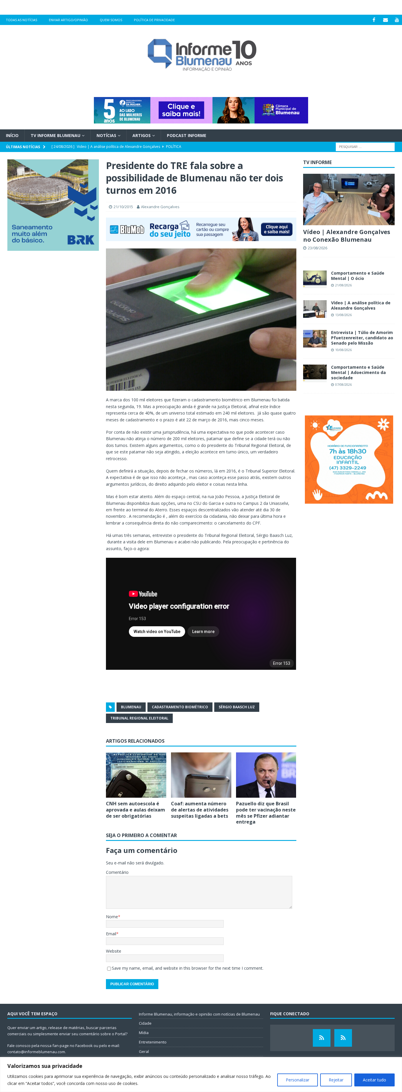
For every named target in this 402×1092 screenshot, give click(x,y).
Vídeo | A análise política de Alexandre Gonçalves (361, 305)
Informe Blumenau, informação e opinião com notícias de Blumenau (199, 1014)
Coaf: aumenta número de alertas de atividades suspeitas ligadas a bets (199, 809)
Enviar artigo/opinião (68, 20)
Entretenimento (153, 1042)
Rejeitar (336, 1080)
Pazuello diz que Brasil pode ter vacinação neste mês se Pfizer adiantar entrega (266, 812)
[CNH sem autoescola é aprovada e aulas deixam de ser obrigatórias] (136, 775)
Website (113, 951)
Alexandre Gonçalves (160, 206)
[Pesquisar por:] (365, 146)
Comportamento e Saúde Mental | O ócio (357, 275)
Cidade (145, 1023)
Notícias (106, 135)
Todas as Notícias (21, 20)
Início (12, 135)
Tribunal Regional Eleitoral (139, 718)
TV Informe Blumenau (55, 135)
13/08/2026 (343, 315)
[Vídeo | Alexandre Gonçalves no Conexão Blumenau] (349, 199)
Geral (144, 1051)
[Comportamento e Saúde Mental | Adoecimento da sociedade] (315, 373)
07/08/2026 (343, 384)
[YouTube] (397, 20)
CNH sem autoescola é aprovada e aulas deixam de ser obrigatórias (135, 809)
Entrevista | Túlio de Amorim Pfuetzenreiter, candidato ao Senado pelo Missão (362, 338)
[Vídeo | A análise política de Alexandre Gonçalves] (315, 309)
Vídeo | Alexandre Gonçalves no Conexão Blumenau (346, 235)
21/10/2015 (123, 206)
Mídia (144, 1032)
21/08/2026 (343, 285)
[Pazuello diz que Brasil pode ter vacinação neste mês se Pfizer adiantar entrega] (266, 775)
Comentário (117, 872)
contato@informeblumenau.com (36, 1051)
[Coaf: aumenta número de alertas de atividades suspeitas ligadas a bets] (201, 775)
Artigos (141, 135)
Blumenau (131, 706)
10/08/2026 (343, 350)
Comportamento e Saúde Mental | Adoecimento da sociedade (358, 372)
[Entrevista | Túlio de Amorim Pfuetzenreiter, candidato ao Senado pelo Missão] (315, 339)
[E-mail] (385, 20)
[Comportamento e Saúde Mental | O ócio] (315, 279)
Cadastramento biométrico (180, 706)
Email (111, 933)
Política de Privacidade (154, 20)
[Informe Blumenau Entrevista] (343, 1038)
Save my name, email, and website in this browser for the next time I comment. (187, 968)
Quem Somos (111, 20)
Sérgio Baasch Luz (237, 706)
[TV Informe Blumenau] (321, 1038)
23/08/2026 (317, 248)
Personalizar (297, 1080)
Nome (112, 916)
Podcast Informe (186, 135)
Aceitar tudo (374, 1080)
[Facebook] (374, 20)
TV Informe (317, 162)
